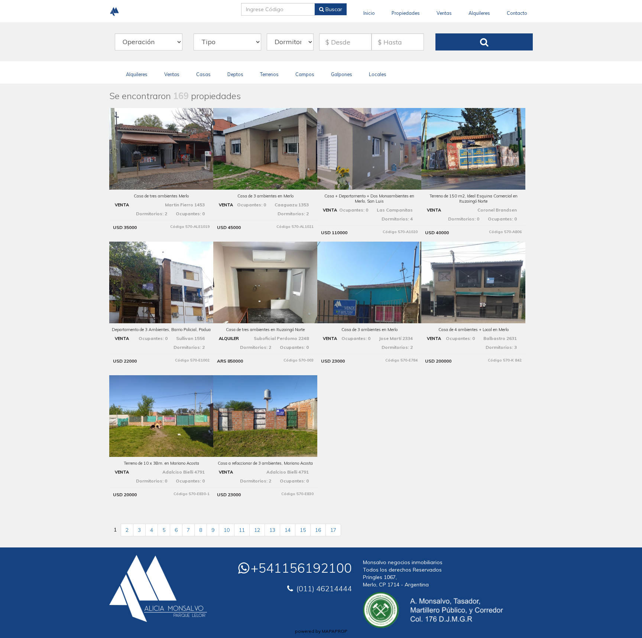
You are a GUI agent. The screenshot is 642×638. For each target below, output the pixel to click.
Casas (203, 74)
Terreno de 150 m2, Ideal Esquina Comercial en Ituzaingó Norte (473, 198)
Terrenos (269, 74)
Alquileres (479, 13)
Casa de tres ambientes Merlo (161, 196)
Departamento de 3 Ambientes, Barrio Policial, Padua (161, 329)
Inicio (369, 13)
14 (288, 530)
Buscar (333, 9)
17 (333, 530)
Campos (304, 74)
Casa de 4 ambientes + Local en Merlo (473, 329)
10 (227, 530)
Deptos (235, 74)
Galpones (341, 74)
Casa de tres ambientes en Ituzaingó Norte (265, 329)
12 (257, 530)
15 (303, 530)
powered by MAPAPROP (321, 631)
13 (272, 530)
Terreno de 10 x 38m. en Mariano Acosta (161, 463)
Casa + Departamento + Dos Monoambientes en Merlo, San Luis (369, 198)
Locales (377, 74)
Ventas (444, 13)
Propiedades (406, 13)
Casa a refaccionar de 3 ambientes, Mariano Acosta (265, 463)
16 (318, 530)
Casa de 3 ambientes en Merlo (265, 196)
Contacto (517, 13)
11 (242, 530)
